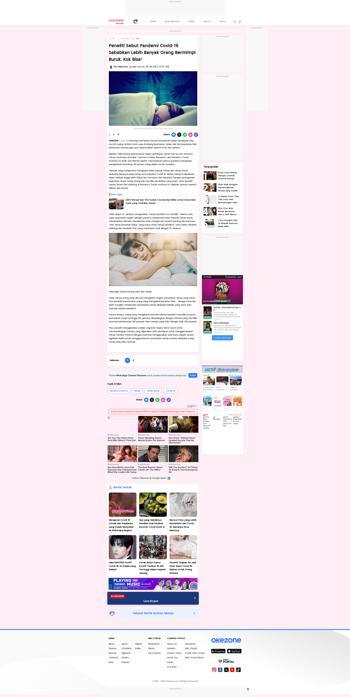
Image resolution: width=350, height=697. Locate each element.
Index (138, 648)
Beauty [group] (207, 22)
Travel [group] (191, 22)
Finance (112, 648)
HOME (112, 39)
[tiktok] (238, 669)
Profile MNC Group (195, 653)
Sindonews (153, 644)
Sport (124, 644)
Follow (193, 375)
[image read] (116, 203)
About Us (172, 644)
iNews (151, 648)
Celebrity (113, 658)
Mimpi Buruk (153, 391)
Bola (111, 662)
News (111, 644)
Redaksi (171, 648)
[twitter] (226, 669)
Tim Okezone (120, 67)
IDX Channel (154, 653)
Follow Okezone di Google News (149, 478)
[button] (226, 21)
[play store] (218, 651)
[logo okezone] (226, 640)
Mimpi (137, 391)
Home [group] (153, 22)
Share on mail (190, 134)
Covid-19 (123, 141)
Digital (138, 644)
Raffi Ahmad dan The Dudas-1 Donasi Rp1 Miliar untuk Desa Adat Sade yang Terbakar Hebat (161, 201)
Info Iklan (172, 667)
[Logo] (135, 21)
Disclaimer (190, 644)
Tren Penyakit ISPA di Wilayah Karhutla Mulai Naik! (228, 223)
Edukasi (125, 662)
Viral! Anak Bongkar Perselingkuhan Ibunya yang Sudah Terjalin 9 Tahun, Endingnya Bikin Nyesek (228, 188)
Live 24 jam (151, 601)
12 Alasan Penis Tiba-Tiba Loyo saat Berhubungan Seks (229, 200)
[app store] (234, 651)
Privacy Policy (174, 653)
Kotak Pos (172, 658)
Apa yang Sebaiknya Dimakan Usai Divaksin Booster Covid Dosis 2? (152, 523)
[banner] (153, 589)
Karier (170, 662)
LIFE (138, 39)
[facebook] (220, 669)
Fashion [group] (223, 22)
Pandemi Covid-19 (119, 391)
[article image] (210, 175)
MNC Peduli (191, 648)
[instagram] (214, 669)
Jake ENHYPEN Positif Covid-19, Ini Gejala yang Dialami (122, 566)
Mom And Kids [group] (172, 22)
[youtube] (232, 669)
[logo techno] (116, 21)
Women (112, 653)
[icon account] (111, 67)
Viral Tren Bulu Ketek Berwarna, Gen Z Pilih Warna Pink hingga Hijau (227, 211)
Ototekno (127, 648)
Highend (126, 653)
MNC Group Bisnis (194, 658)
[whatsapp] (185, 134)
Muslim (125, 658)
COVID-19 (170, 391)
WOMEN (125, 39)
